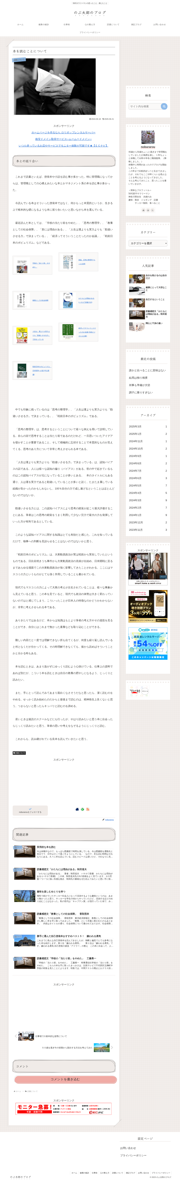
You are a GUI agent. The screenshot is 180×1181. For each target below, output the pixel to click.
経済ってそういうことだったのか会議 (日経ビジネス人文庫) (87, 332)
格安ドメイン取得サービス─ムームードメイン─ (63, 139)
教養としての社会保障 (40, 300)
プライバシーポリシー (133, 1155)
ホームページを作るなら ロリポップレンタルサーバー (63, 132)
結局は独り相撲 (138, 377)
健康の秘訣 (84, 1173)
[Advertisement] (64, 780)
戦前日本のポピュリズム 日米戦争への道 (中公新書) (42, 370)
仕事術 (94, 1173)
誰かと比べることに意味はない (147, 370)
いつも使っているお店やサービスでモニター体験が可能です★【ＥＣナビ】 (63, 145)
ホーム (74, 1173)
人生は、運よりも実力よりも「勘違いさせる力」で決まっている (41, 335)
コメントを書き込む (65, 1079)
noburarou (148, 147)
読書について (20, 753)
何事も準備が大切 (139, 385)
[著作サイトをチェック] (77, 809)
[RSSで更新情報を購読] (88, 809)
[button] (164, 106)
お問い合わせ (128, 1148)
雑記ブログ (130, 1173)
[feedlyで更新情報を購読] (82, 809)
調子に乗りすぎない (141, 392)
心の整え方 (104, 1173)
